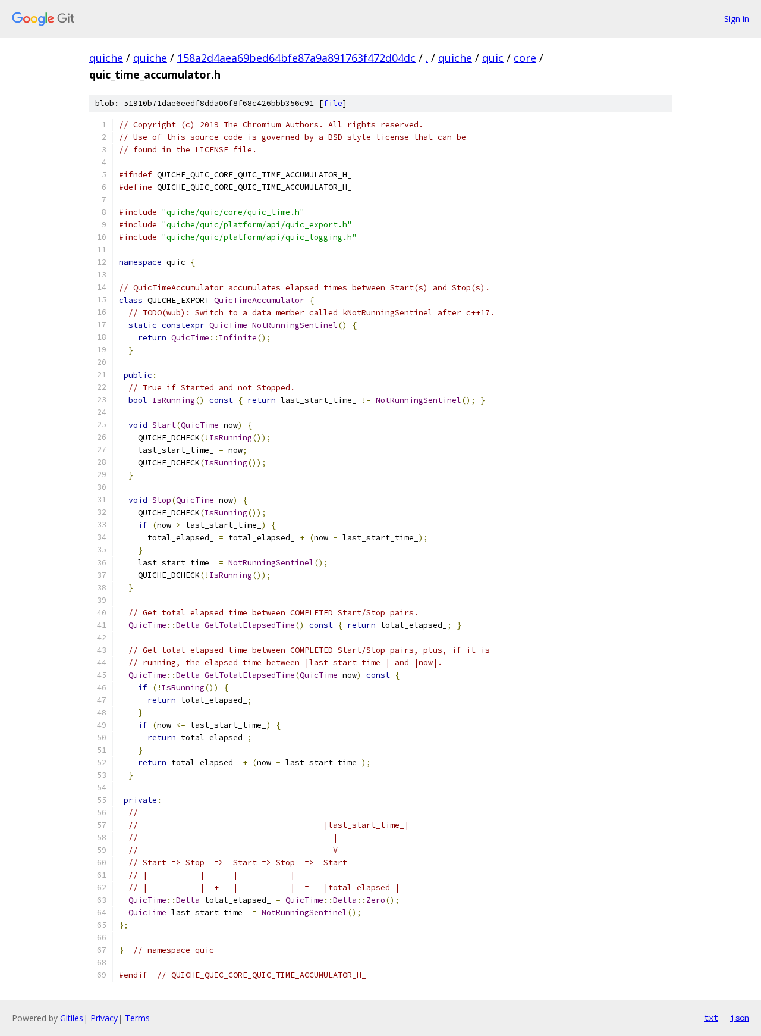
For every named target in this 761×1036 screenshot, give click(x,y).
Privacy (104, 1018)
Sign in (736, 18)
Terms (137, 1018)
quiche (106, 58)
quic (493, 58)
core (525, 58)
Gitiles (71, 1018)
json (739, 1017)
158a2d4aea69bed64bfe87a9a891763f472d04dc (296, 58)
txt (711, 1017)
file (332, 103)
